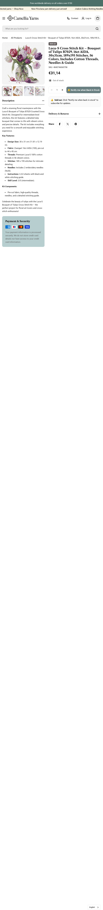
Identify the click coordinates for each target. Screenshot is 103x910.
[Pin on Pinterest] (76, 124)
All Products (16, 38)
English (92, 907)
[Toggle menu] (3, 18)
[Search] (97, 28)
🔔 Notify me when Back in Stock (84, 90)
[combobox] (51, 28)
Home (5, 38)
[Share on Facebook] (59, 124)
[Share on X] (68, 124)
